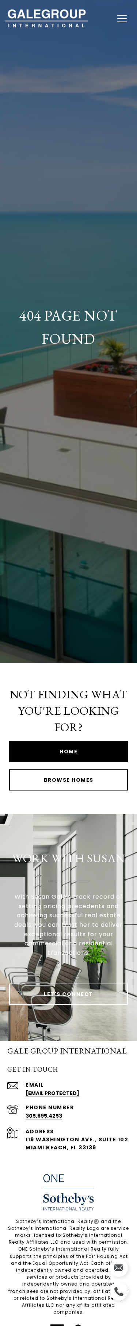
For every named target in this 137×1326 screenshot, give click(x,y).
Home (68, 751)
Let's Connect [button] (68, 994)
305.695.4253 (44, 1115)
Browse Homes (69, 780)
